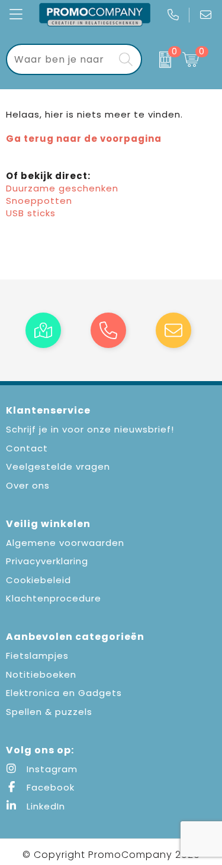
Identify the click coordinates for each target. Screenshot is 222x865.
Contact (27, 448)
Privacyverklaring (47, 561)
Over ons (28, 485)
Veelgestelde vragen (58, 466)
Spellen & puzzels (49, 711)
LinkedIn (44, 806)
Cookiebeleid (38, 580)
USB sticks (31, 213)
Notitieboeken (41, 674)
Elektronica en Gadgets (64, 693)
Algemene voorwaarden (65, 542)
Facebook (49, 787)
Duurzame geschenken (62, 188)
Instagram (51, 769)
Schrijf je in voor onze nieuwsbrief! (90, 429)
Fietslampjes (37, 655)
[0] (159, 60)
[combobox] (60, 59)
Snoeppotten (39, 200)
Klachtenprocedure (53, 598)
